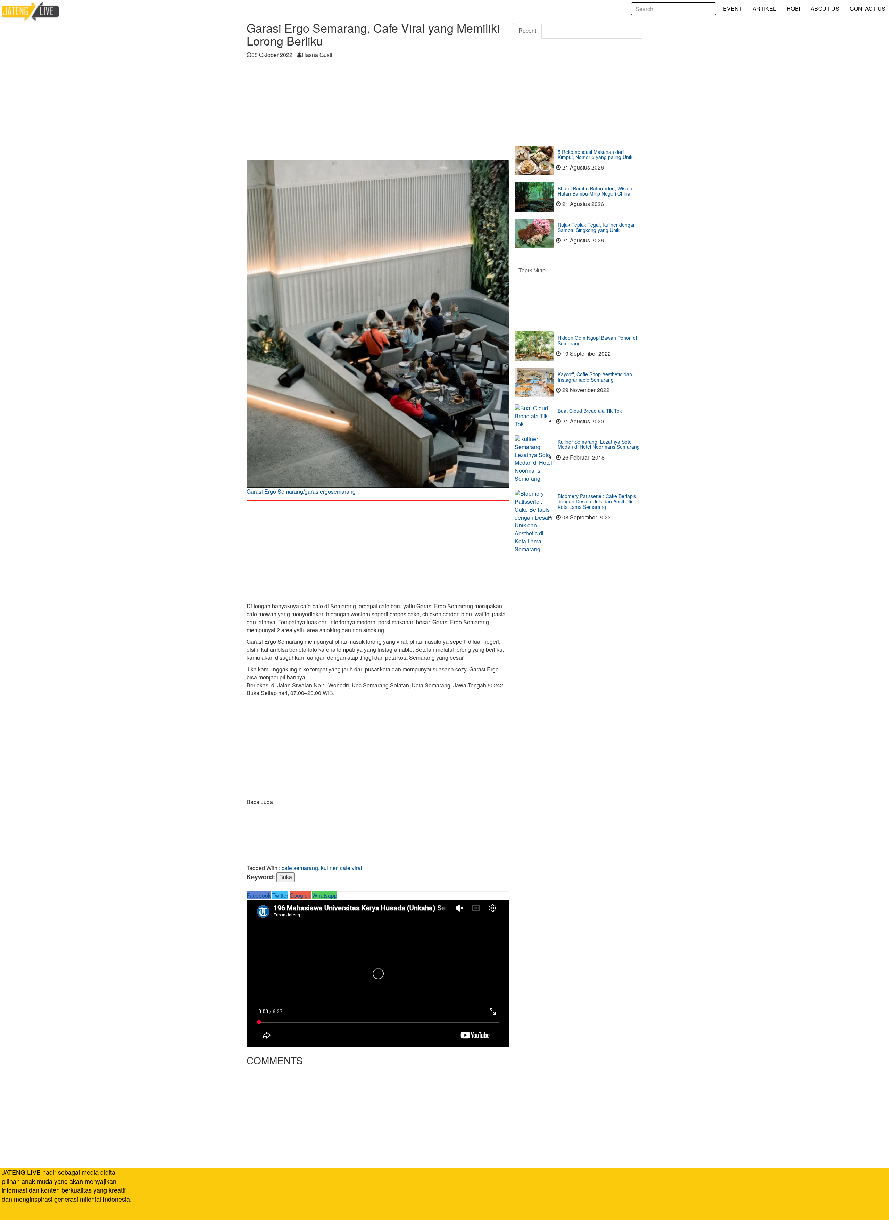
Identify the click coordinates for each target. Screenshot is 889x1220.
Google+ (300, 895)
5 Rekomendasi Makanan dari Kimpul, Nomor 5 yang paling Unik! (596, 154)
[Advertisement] (378, 111)
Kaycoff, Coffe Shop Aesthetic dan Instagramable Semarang (595, 377)
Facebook (259, 895)
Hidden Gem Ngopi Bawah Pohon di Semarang (597, 340)
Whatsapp (324, 895)
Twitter (280, 895)
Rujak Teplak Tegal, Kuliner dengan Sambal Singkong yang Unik (597, 227)
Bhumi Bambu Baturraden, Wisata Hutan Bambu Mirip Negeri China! (595, 191)
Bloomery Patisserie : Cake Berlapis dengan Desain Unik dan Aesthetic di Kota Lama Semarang (598, 501)
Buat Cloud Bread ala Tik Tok (590, 410)
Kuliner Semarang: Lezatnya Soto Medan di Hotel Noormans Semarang (599, 444)
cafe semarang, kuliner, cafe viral (322, 868)
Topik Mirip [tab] (532, 270)
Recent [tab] (527, 30)
